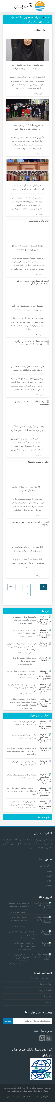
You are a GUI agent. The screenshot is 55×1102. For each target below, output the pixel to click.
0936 (49, 871)
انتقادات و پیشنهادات (42, 990)
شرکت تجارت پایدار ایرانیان (20, 1096)
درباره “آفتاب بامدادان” (41, 978)
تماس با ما (46, 996)
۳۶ (10, 587)
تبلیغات (48, 1002)
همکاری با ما (45, 984)
